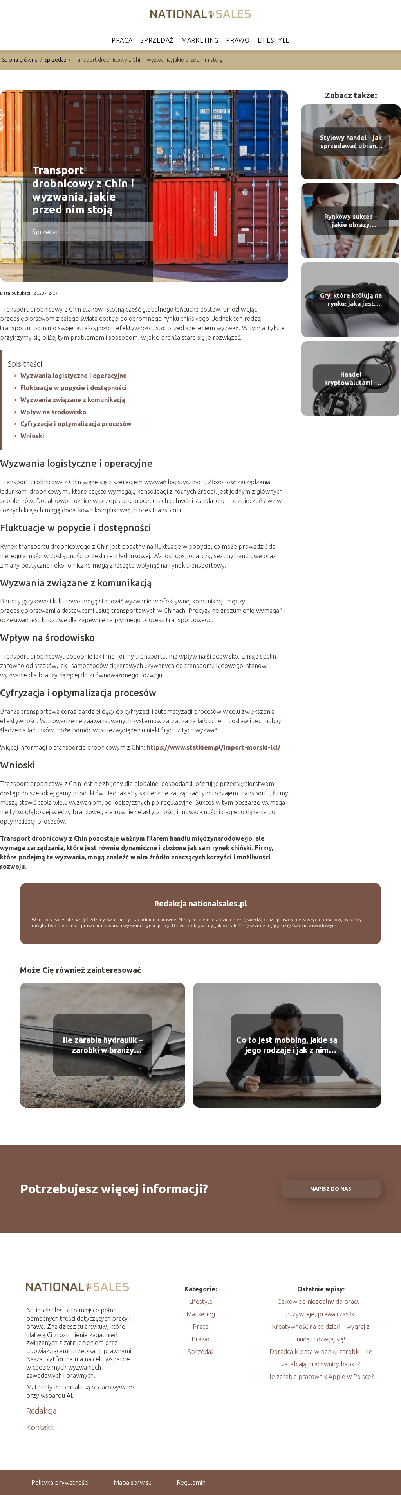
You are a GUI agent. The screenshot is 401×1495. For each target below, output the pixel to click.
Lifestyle (273, 40)
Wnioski (32, 435)
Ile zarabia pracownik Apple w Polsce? (321, 1376)
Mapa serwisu (133, 1482)
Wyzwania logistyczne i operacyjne (73, 375)
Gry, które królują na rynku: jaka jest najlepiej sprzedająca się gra (351, 300)
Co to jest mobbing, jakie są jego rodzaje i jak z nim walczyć (287, 1045)
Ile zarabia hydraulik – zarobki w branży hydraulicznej (103, 1045)
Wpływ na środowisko (53, 411)
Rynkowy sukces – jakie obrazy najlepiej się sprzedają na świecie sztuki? (351, 221)
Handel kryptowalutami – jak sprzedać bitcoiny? (351, 379)
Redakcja (41, 1410)
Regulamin (191, 1482)
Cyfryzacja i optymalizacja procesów (76, 423)
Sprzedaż (156, 40)
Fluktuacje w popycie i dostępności (73, 387)
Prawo (238, 40)
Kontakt (40, 1427)
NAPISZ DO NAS (330, 1189)
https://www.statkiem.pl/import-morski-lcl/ (213, 747)
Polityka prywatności (60, 1482)
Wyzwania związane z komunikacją (72, 399)
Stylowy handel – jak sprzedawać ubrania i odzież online (351, 142)
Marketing (199, 40)
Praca (122, 40)
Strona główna (20, 60)
